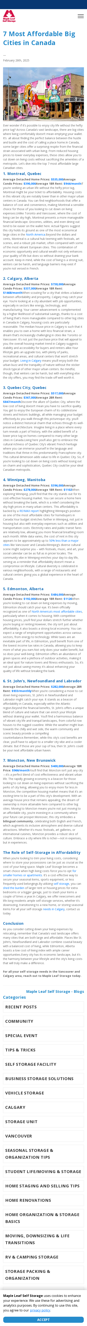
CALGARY (15, 1107)
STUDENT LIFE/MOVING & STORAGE (43, 1171)
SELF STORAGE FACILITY (30, 1064)
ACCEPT (43, 1320)
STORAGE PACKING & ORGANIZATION (27, 1275)
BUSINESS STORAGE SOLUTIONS (39, 1078)
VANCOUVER (18, 1136)
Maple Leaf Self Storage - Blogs (55, 991)
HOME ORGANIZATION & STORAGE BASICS (42, 1218)
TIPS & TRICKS (20, 1050)
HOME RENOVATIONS (28, 1200)
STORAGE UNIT (21, 1121)
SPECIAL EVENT (21, 1035)
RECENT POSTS (21, 1007)
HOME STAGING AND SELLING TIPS (42, 1186)
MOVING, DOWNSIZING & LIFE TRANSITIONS (37, 1239)
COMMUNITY (19, 1021)
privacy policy (40, 1310)
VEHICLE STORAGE (24, 1093)
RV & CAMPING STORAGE (31, 1257)
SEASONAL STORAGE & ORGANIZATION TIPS (29, 1154)
